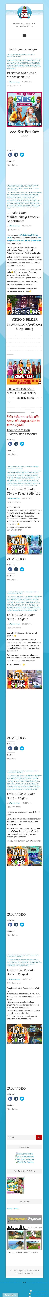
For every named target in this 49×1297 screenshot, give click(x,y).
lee (32, 200)
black (9, 195)
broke (13, 195)
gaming (9, 200)
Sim (8, 66)
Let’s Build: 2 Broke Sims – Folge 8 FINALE (24, 491)
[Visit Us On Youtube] (24, 1162)
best (36, 194)
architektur (11, 194)
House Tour (15, 186)
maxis (17, 65)
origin (21, 65)
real (37, 202)
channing (35, 195)
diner (27, 197)
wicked (27, 206)
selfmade (17, 203)
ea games (28, 60)
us (7, 206)
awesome (18, 194)
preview (32, 65)
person (26, 65)
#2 (8, 192)
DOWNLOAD (17, 325)
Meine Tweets (12, 1209)
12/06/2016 (27, 979)
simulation (37, 203)
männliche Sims (25, 186)
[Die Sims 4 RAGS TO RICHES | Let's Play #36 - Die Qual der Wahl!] (15, 1185)
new (23, 202)
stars (24, 66)
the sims (29, 66)
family (26, 199)
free (12, 63)
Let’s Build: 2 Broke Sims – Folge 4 (21, 972)
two (38, 205)
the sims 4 (26, 205)
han (26, 200)
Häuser (9, 186)
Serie (22, 203)
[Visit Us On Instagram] (24, 1159)
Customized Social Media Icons (11, 1283)
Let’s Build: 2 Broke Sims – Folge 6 (21, 796)
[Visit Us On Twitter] (24, 1154)
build (17, 195)
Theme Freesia (32, 1271)
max (15, 202)
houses (24, 63)
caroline (29, 195)
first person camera (23, 62)
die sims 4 (21, 197)
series (27, 203)
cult (16, 197)
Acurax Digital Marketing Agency (37, 1283)
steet (14, 205)
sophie (9, 205)
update (35, 66)
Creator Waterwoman (20, 54)
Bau (23, 194)
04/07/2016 (27, 498)
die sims (31, 59)
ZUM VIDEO (16, 559)
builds (20, 59)
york (8, 208)
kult (29, 200)
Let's (36, 200)
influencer (31, 63)
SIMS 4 (17, 56)
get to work (16, 200)
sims (11, 66)
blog (16, 59)
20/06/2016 (27, 624)
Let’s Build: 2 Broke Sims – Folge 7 (21, 617)
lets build (32, 478)
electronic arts (12, 199)
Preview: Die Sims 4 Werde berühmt (22, 75)
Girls (22, 200)
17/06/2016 (27, 803)
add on (22, 192)
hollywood (17, 63)
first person (11, 62)
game (35, 199)
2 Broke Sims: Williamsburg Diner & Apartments (23, 217)
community (10, 197)
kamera (37, 63)
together (34, 205)
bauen (27, 194)
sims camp (17, 66)
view (39, 66)
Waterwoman (11, 68)
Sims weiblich (27, 188)
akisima (10, 54)
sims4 (18, 964)
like (12, 202)
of (26, 202)
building (22, 195)
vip (14, 206)
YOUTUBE (14, 190)
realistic (10, 203)
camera (25, 59)
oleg (29, 202)
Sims (15, 188)
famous (34, 60)
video (10, 206)
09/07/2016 (27, 226)
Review (37, 65)
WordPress (29, 1273)
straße (19, 205)
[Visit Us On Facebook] (24, 1157)
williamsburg (34, 206)
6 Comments (14, 230)
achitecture (15, 192)
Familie (20, 199)
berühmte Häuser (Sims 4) (16, 185)
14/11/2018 (27, 82)
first (38, 60)
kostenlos (10, 65)
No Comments (15, 86)
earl (33, 197)
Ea (30, 197)
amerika (39, 192)
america (33, 192)
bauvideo (32, 194)
